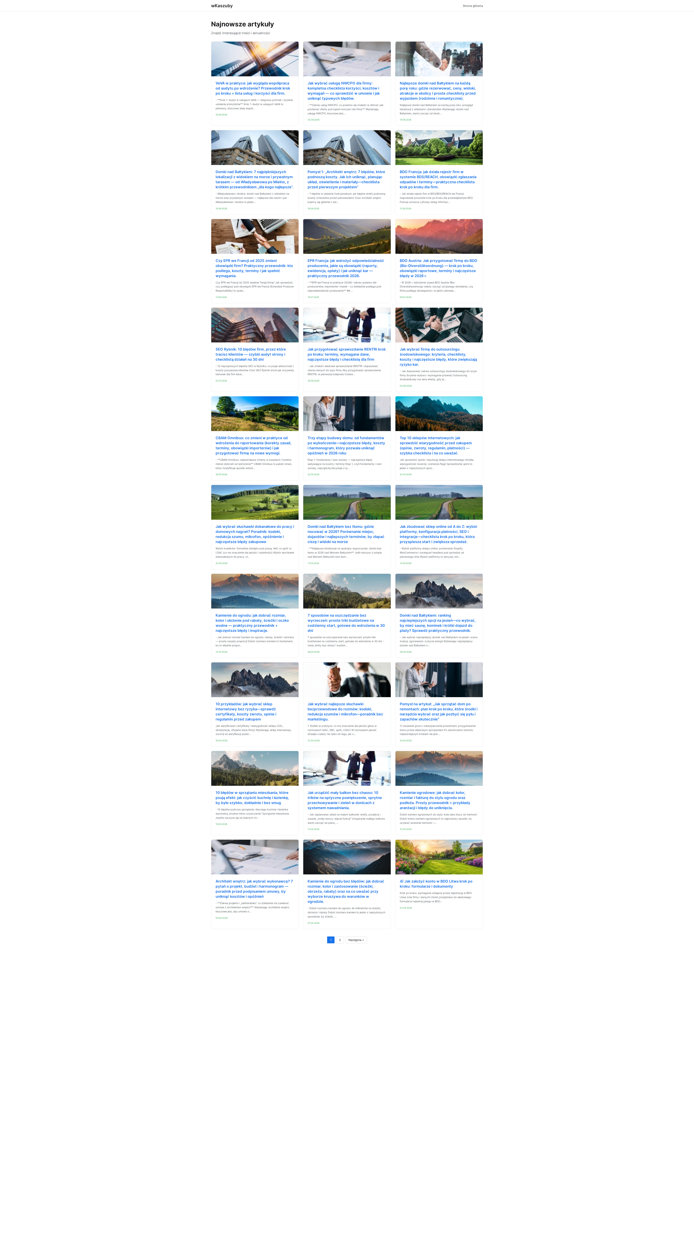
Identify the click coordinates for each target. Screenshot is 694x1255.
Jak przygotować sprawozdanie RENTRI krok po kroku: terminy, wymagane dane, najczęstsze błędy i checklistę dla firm (347, 354)
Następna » (356, 940)
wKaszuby (222, 5)
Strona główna (473, 6)
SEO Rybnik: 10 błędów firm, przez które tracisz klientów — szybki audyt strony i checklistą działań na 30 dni (251, 354)
